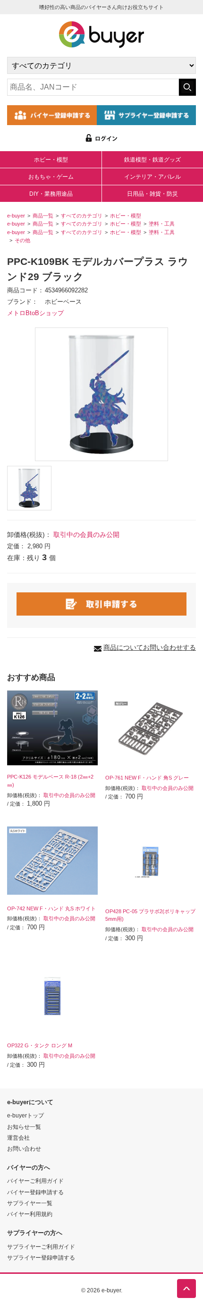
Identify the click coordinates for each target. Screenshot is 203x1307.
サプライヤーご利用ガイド (41, 1246)
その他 (22, 240)
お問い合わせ (24, 1148)
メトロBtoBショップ (35, 313)
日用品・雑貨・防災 (152, 194)
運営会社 (18, 1138)
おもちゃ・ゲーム (51, 176)
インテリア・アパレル (152, 176)
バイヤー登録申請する (35, 1192)
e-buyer (16, 215)
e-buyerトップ (25, 1115)
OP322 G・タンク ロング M (39, 1045)
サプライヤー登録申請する (41, 1257)
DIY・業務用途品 (51, 194)
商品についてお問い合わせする (149, 647)
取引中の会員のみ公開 (86, 534)
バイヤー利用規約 (29, 1214)
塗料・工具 (162, 224)
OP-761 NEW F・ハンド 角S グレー (147, 778)
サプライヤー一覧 (29, 1203)
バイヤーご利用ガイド (35, 1181)
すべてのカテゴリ (81, 215)
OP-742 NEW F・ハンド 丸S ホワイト (51, 908)
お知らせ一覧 (24, 1127)
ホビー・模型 (51, 159)
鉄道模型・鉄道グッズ (152, 159)
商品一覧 (43, 215)
